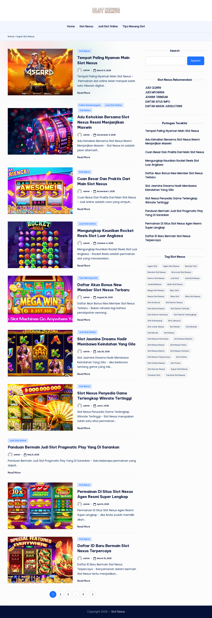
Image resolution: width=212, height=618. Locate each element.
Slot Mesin (175, 326)
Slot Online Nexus (156, 363)
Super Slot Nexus (179, 369)
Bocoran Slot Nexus (181, 272)
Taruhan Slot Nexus (175, 375)
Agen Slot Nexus (171, 266)
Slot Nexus (84, 51)
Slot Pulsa (175, 363)
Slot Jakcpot (174, 320)
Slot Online (181, 356)
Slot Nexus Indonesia (158, 338)
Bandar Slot (191, 266)
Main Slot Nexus (175, 284)
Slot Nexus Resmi (156, 350)
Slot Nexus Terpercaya (159, 356)
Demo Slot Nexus (156, 278)
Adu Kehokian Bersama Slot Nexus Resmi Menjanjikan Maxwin (103, 122)
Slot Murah (153, 332)
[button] (92, 594)
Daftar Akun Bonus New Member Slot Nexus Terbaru (174, 175)
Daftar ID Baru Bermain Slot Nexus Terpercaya (167, 238)
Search (175, 51)
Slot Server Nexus (156, 369)
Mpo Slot (174, 290)
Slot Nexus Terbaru (179, 350)
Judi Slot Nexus (192, 278)
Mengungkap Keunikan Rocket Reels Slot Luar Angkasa (172, 163)
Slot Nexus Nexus (156, 344)
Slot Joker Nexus (156, 326)
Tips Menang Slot (88, 278)
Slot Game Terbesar (158, 314)
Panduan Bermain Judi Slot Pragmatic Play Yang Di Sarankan (63, 447)
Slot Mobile (191, 326)
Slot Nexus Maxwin (183, 338)
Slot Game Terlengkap (185, 314)
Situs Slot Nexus (192, 296)
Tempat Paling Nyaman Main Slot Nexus (172, 131)
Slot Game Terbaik (180, 308)
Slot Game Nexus (156, 308)
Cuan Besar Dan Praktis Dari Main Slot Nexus (174, 152)
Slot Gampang (155, 320)
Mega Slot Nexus (156, 290)
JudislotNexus (154, 284)
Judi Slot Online (113, 105)
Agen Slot (152, 266)
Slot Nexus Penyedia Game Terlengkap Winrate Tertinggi (171, 200)
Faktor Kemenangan (89, 105)
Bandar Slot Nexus (157, 272)
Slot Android (154, 302)
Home (11, 36)
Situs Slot (174, 296)
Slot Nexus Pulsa (178, 344)
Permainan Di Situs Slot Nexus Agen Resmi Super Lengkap (173, 225)
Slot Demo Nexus (174, 302)
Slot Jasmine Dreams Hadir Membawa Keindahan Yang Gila (171, 188)
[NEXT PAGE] (92, 594)
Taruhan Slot (154, 375)
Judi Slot (174, 278)
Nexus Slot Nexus (156, 296)
